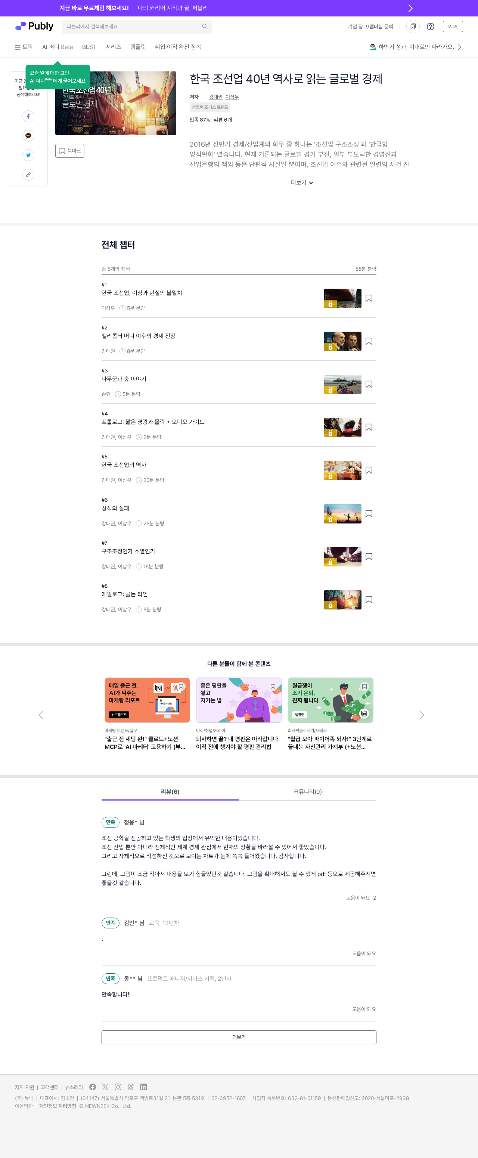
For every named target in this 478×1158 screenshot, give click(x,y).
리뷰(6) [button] (170, 791)
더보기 (299, 182)
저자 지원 (24, 1087)
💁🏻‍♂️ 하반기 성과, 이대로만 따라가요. (412, 46)
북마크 (74, 151)
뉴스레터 (74, 1087)
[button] (57, 77)
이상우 (232, 97)
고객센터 (50, 1087)
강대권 (216, 97)
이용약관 (24, 1106)
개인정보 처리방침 (57, 1106)
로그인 (453, 26)
